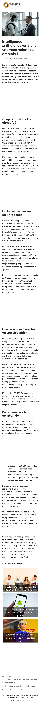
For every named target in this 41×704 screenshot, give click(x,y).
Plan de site (29, 698)
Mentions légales (23, 695)
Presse (21, 698)
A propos (6, 695)
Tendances (9, 676)
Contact (13, 695)
